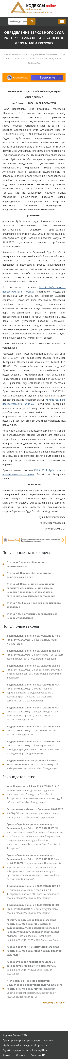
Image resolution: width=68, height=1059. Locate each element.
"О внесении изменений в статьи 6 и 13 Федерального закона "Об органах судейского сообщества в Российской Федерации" (33, 892)
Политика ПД (38, 1055)
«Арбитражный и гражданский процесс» (24, 1045)
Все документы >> (54, 1002)
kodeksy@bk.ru (40, 1050)
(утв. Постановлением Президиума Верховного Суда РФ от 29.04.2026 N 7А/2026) (33, 929)
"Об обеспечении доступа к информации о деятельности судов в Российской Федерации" (34, 671)
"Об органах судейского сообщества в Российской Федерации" (33, 908)
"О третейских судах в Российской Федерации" (33, 730)
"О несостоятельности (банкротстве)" (33, 639)
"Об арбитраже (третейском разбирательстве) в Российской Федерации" (35, 654)
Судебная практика (15, 54)
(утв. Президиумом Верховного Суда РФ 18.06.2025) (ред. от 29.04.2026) (31, 967)
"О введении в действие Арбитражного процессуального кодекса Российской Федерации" (33, 713)
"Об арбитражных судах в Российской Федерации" (33, 764)
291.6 (37, 470)
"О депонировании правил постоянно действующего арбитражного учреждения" (35, 813)
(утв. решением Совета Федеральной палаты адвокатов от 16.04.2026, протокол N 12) (34, 988)
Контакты (8, 1055)
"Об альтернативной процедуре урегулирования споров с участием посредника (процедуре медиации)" (33, 747)
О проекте (22, 1055)
